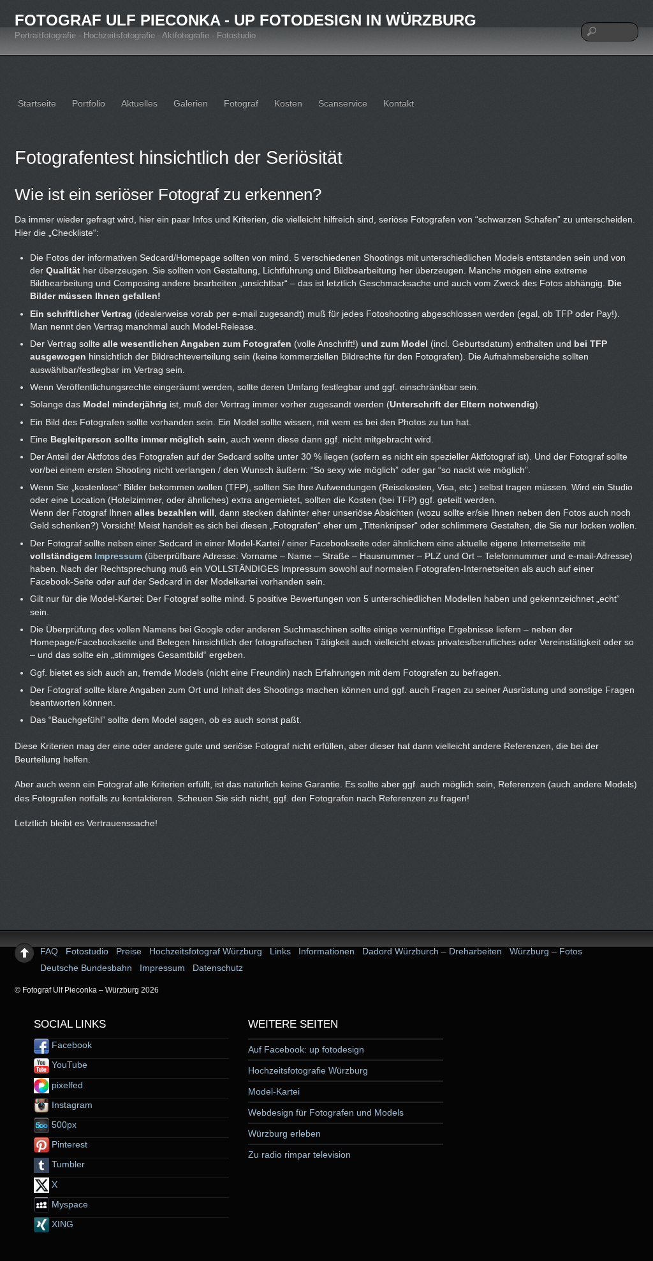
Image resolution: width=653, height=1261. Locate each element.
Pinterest (68, 1144)
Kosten (288, 103)
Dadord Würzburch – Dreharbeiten (432, 951)
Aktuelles (139, 103)
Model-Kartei (274, 1091)
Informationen (326, 951)
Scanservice (342, 103)
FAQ (49, 951)
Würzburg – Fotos (546, 951)
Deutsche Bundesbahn (86, 968)
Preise (129, 951)
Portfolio (88, 103)
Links (280, 951)
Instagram (70, 1105)
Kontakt (398, 103)
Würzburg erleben (284, 1133)
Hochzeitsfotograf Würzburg (205, 951)
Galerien (190, 103)
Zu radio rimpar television (299, 1154)
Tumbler (67, 1164)
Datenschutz (218, 968)
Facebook (70, 1045)
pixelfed (66, 1085)
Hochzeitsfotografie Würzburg (308, 1070)
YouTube (68, 1065)
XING (61, 1224)
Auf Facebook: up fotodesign (306, 1049)
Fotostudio (87, 951)
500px (63, 1124)
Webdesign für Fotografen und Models (326, 1112)
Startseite (37, 103)
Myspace (68, 1204)
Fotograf (241, 103)
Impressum (118, 556)
